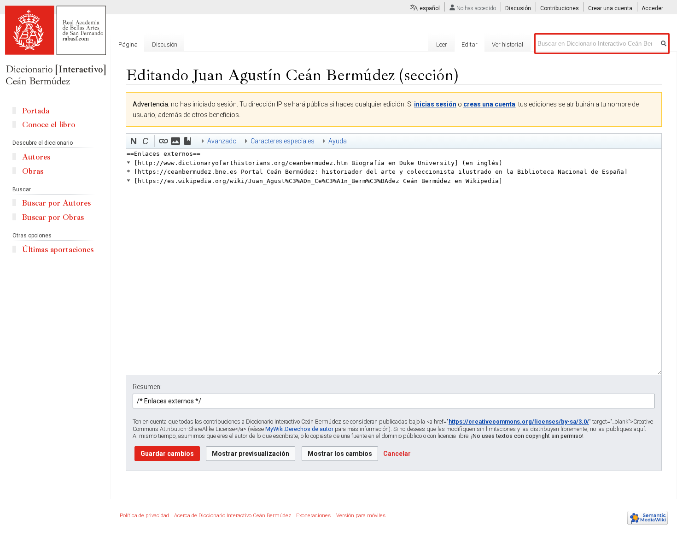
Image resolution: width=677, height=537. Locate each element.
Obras (32, 171)
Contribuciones (559, 8)
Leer (441, 44)
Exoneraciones (313, 516)
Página (128, 44)
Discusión (518, 8)
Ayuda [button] (337, 141)
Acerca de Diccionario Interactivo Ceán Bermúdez (232, 516)
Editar (469, 44)
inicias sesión (435, 104)
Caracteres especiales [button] (283, 141)
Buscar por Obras (53, 217)
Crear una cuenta (610, 8)
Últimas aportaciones (57, 250)
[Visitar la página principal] (55, 46)
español (430, 8)
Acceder (652, 8)
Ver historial (507, 44)
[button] (134, 141)
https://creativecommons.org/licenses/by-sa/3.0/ (519, 421)
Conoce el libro (48, 125)
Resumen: (147, 386)
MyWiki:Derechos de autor (299, 428)
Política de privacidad (144, 516)
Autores (36, 157)
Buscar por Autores (56, 203)
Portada (35, 111)
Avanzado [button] (222, 141)
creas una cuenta (489, 104)
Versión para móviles (360, 516)
